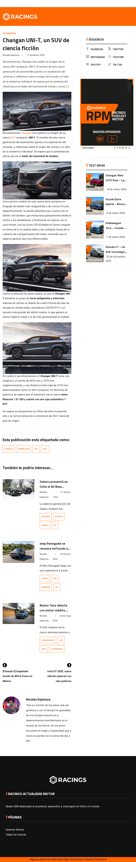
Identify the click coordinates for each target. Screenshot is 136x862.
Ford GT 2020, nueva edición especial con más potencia (59, 676)
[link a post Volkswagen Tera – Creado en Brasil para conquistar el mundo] (95, 237)
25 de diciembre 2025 (115, 259)
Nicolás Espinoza (11, 55)
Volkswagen (56, 649)
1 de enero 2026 (115, 237)
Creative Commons (95, 859)
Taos (44, 649)
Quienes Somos (15, 830)
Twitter (118, 49)
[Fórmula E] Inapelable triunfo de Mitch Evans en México (17, 676)
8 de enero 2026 (115, 213)
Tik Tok (117, 65)
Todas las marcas (16, 834)
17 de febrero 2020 (36, 55)
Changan (27, 133)
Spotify (96, 65)
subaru (45, 525)
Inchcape (46, 516)
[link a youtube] (121, 3)
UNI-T (45, 449)
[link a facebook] (111, 3)
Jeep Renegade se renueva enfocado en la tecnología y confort (55, 551)
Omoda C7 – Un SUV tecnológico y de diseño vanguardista (116, 249)
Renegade (46, 587)
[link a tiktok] (128, 3)
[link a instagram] (118, 3)
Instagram (98, 57)
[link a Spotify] (125, 3)
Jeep (55, 578)
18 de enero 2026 (116, 189)
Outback (59, 516)
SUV (12, 137)
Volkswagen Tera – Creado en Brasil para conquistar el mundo (117, 226)
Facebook (97, 49)
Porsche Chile (48, 640)
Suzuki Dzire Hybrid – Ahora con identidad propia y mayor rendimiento (115, 202)
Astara (45, 578)
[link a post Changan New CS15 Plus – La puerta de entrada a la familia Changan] (95, 190)
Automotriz (9, 33)
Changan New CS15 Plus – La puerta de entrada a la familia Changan (116, 178)
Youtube (118, 57)
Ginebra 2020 (23, 449)
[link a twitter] (114, 3)
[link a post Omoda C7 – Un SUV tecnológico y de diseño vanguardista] (95, 261)
